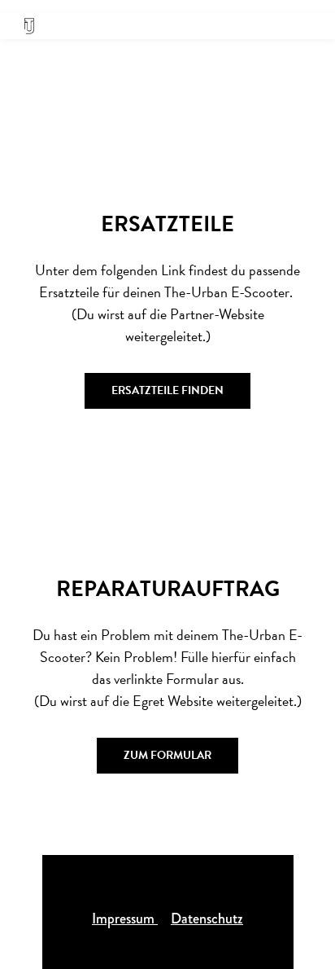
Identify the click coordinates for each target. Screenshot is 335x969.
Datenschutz (207, 918)
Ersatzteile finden (167, 390)
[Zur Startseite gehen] (29, 26)
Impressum (125, 918)
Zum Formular (167, 755)
